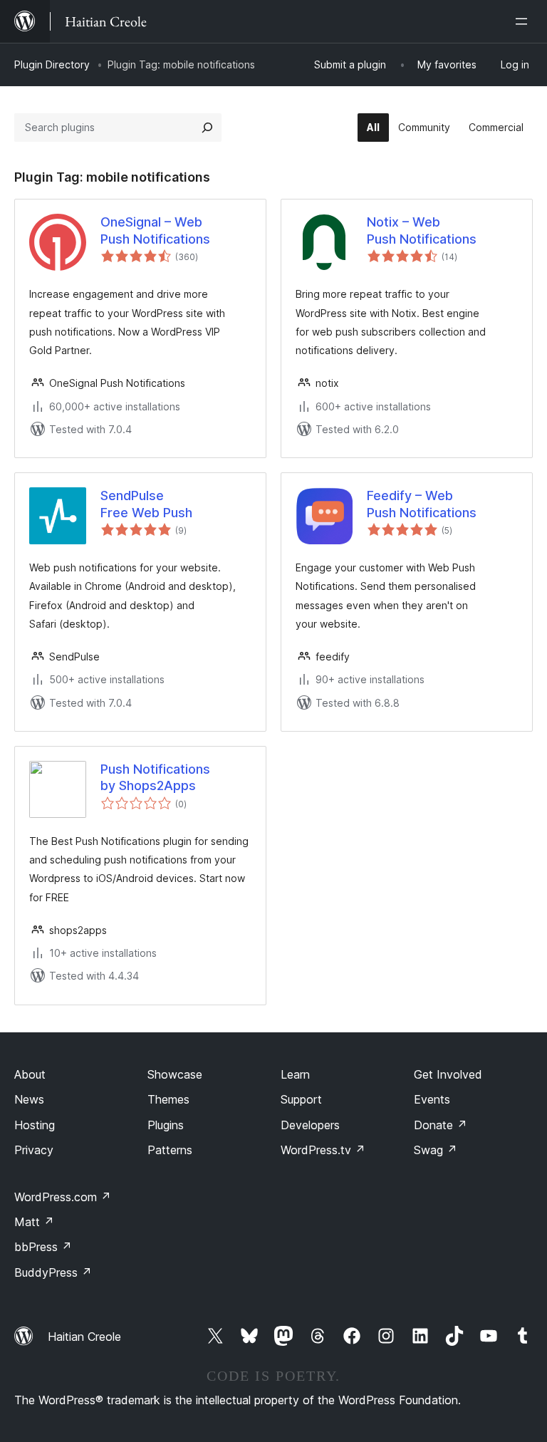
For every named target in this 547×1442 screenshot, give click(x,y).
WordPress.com (62, 1197)
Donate (440, 1125)
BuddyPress (53, 1272)
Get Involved (448, 1074)
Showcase (174, 1074)
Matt (34, 1222)
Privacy (33, 1150)
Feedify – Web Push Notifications (421, 503)
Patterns (169, 1150)
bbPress (43, 1247)
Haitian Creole (84, 1336)
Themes (168, 1099)
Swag (435, 1150)
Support (301, 1099)
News (29, 1099)
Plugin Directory (52, 64)
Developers (310, 1125)
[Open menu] (524, 21)
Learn (295, 1074)
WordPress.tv (323, 1150)
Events (432, 1099)
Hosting (34, 1125)
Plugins (165, 1125)
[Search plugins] (207, 127)
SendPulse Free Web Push (146, 503)
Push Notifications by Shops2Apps (155, 777)
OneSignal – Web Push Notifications (155, 230)
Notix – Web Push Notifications (421, 230)
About (30, 1074)
